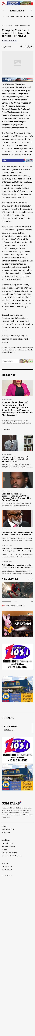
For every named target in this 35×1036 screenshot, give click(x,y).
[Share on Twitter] (28, 47)
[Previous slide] (29, 579)
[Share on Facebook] (25, 47)
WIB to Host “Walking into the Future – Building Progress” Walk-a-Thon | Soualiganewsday (17, 550)
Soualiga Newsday (22, 16)
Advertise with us (8, 829)
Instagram (5, 867)
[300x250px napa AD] (17, 689)
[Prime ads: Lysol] (17, 624)
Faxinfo (10, 25)
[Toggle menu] (3, 10)
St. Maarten (6, 832)
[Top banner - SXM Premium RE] (17, 3)
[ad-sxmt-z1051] (17, 657)
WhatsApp (5, 870)
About (4, 826)
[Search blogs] (31, 10)
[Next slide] (32, 579)
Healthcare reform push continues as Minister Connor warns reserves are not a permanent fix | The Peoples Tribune (17, 533)
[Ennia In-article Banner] (17, 361)
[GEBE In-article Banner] (17, 160)
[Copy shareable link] (21, 47)
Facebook (5, 863)
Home (3, 25)
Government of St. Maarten (11, 856)
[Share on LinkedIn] (32, 47)
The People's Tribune (9, 853)
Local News (12, 40)
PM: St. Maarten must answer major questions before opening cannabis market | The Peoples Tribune (17, 566)
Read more (8, 429)
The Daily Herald (8, 16)
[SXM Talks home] (17, 10)
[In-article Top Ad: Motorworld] (17, 80)
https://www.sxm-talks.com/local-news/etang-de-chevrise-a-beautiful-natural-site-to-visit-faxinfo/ (17, 350)
